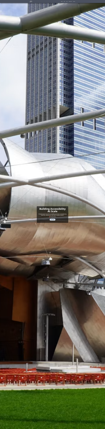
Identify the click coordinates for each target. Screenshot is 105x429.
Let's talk (53, 219)
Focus (67, 1)
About (62, 1)
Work (64, 1)
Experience (70, 1)
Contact (74, 1)
